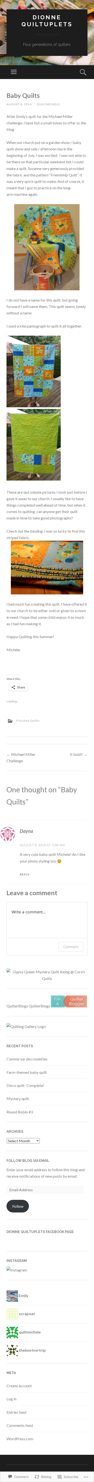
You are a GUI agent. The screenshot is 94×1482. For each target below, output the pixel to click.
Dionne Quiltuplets (47, 21)
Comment (70, 947)
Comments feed (20, 1425)
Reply (25, 874)
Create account (19, 1385)
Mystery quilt (18, 1098)
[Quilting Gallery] (26, 1026)
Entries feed (16, 1412)
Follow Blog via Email (28, 1161)
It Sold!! (78, 754)
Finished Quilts (28, 720)
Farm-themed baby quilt (27, 1072)
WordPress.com (20, 1438)
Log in (11, 1399)
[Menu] (14, 72)
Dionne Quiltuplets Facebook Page (40, 1232)
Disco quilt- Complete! (25, 1085)
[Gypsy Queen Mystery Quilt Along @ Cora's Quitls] (47, 978)
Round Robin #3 (20, 1112)
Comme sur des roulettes (27, 1059)
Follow (17, 1206)
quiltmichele (48, 104)
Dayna (26, 831)
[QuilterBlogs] (69, 1006)
